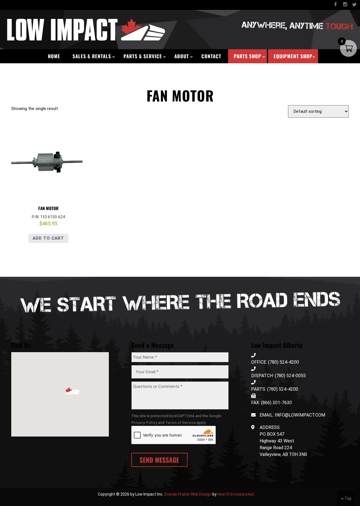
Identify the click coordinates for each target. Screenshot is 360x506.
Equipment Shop (293, 56)
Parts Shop (247, 56)
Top (348, 498)
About (181, 56)
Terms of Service (180, 422)
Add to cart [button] (48, 238)
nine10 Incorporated (235, 494)
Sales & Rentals (92, 56)
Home (54, 56)
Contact (211, 56)
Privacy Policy (144, 422)
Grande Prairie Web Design (188, 494)
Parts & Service (142, 56)
